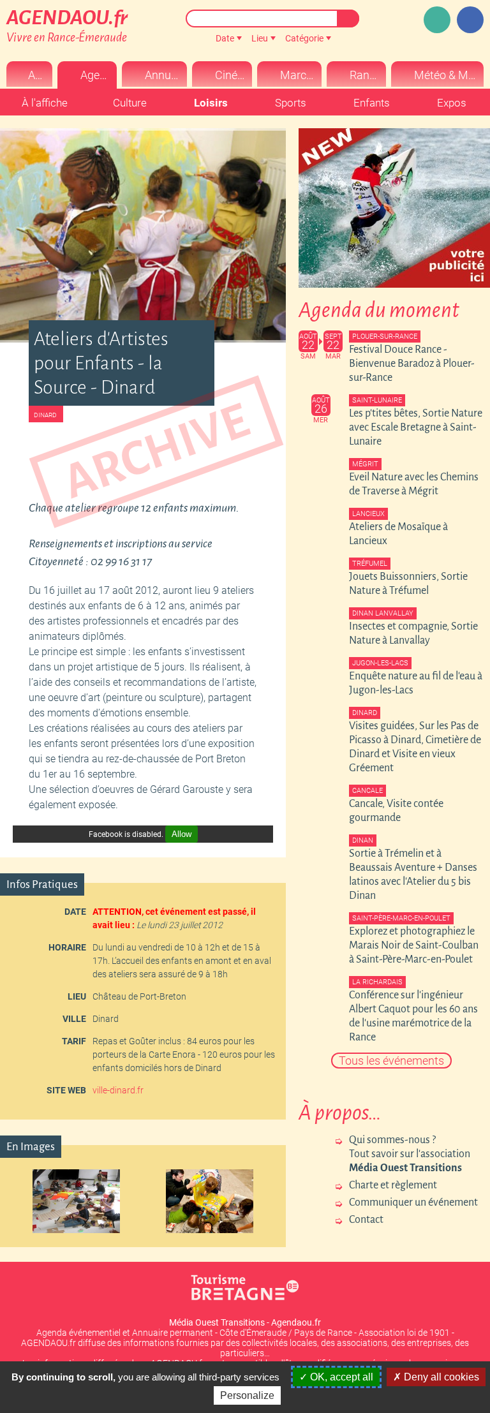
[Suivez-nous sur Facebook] (470, 19)
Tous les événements (391, 1060)
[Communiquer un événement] (437, 19)
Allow (181, 834)
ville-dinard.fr (118, 1090)
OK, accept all (340, 1377)
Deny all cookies (440, 1377)
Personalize (247, 1395)
